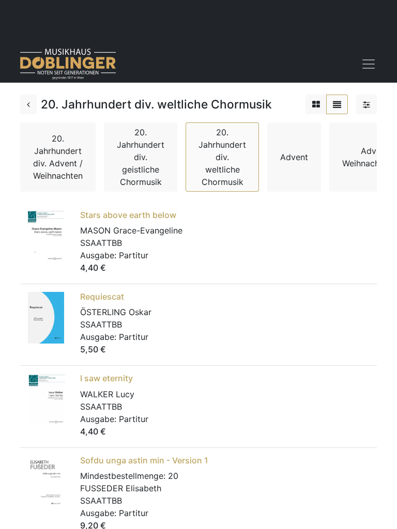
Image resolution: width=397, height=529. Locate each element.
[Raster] (316, 104)
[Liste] (337, 104)
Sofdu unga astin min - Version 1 (144, 460)
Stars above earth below (128, 215)
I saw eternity (106, 378)
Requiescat (102, 296)
